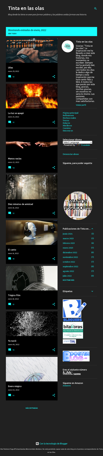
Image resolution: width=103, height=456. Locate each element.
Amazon (67, 385)
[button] (53, 77)
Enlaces (66, 123)
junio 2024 (68, 234)
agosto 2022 (68, 271)
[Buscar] (95, 8)
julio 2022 (67, 276)
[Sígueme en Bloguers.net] (75, 320)
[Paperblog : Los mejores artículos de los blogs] (69, 343)
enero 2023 (68, 248)
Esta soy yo (68, 130)
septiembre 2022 (70, 266)
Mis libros (67, 125)
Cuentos (67, 128)
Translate (85, 145)
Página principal (70, 113)
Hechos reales (69, 118)
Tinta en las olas (26, 8)
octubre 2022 (69, 262)
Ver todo (12, 33)
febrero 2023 (69, 243)
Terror (66, 120)
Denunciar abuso (71, 154)
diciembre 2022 (70, 252)
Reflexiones (68, 115)
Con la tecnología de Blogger (53, 443)
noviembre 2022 (70, 257)
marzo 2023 (68, 238)
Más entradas (32, 408)
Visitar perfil (81, 105)
